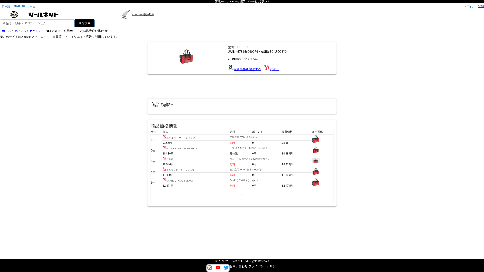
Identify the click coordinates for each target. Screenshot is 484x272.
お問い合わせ (239, 266)
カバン (34, 30)
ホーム (6, 30)
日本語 (6, 6)
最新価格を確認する (247, 69)
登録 (481, 6)
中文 (32, 6)
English (19, 6)
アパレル (20, 30)
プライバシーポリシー (263, 266)
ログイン (469, 6)
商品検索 (84, 23)
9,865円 (274, 69)
